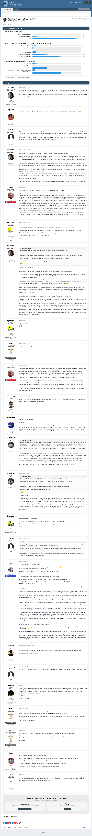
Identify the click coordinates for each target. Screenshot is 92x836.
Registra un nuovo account (25, 809)
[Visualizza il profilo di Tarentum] (11, 653)
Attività (16, 9)
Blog (16, 12)
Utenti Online (26, 12)
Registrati (87, 2)
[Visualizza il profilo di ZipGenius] (5, 20)
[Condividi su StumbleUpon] (17, 823)
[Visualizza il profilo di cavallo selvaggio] (11, 674)
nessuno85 (11, 437)
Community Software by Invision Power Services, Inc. (46, 833)
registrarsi (15, 77)
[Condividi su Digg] (10, 823)
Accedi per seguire (77, 18)
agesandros (11, 417)
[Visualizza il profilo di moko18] (11, 546)
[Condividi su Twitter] (4, 823)
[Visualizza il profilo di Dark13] (11, 195)
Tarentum (11, 645)
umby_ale (11, 109)
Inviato (24, 87)
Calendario (10, 12)
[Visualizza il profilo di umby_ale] (11, 117)
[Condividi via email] (20, 823)
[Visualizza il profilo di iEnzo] (11, 761)
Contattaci (50, 831)
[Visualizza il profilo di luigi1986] (11, 137)
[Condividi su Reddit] (15, 823)
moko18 (11, 539)
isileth (11, 343)
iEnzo (11, 753)
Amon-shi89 (11, 397)
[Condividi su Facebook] (6, 823)
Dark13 (10, 188)
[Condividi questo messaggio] (87, 87)
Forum (3, 12)
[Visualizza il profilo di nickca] (11, 782)
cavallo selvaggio (11, 667)
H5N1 (11, 562)
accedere (10, 77)
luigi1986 (11, 129)
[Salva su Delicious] (13, 823)
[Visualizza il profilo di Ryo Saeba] (11, 230)
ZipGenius (15, 20)
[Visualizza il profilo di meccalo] (11, 693)
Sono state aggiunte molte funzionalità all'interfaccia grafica (32, 595)
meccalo (11, 686)
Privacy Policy (43, 831)
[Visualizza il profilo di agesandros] (11, 425)
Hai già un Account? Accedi (76, 2)
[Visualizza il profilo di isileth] (11, 351)
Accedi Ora (67, 809)
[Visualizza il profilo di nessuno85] (11, 445)
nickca (11, 774)
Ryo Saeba (11, 222)
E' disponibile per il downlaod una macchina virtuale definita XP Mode (35, 608)
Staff (20, 12)
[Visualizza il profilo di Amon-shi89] (11, 404)
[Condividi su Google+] (8, 823)
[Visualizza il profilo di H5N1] (11, 569)
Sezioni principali (7, 9)
